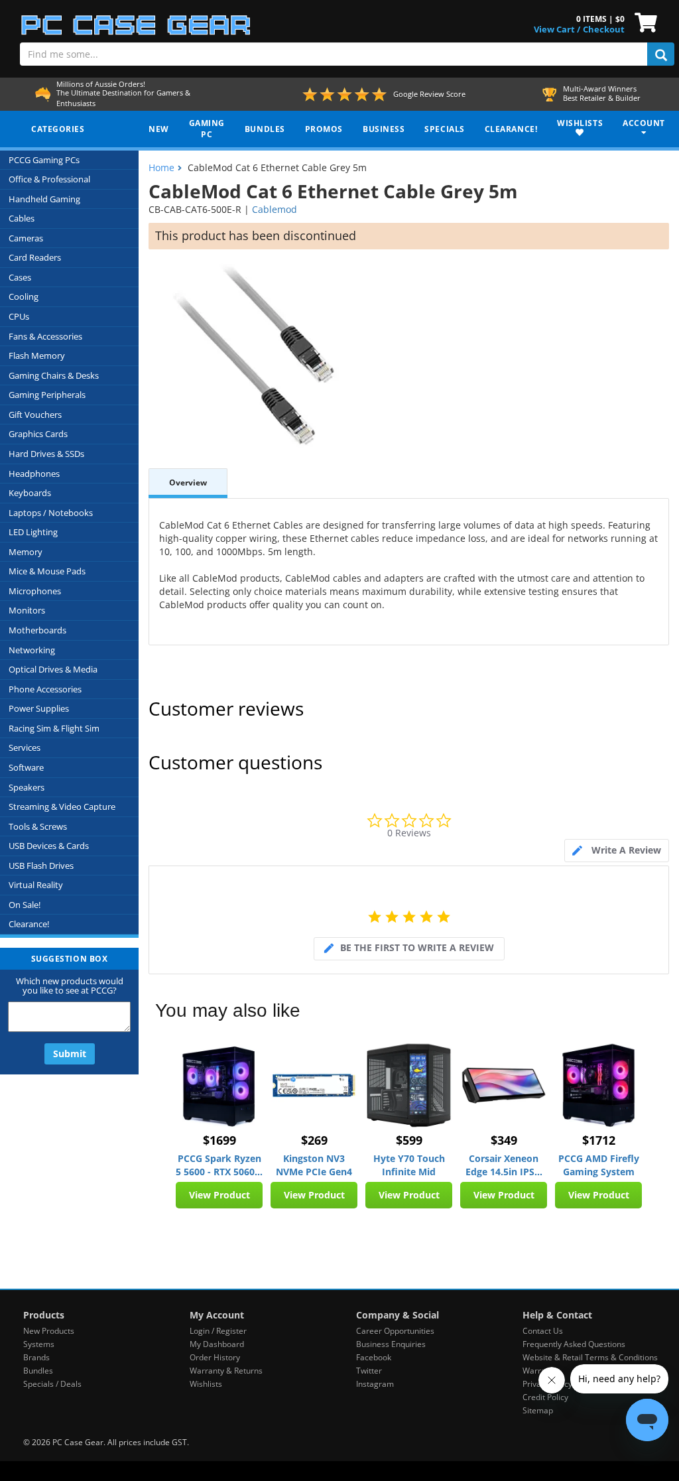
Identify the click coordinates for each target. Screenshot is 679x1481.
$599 (409, 1140)
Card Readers (35, 257)
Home (161, 167)
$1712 (598, 1140)
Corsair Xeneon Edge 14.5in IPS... (503, 1165)
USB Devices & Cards (49, 846)
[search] (660, 54)
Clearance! (29, 924)
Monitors (27, 610)
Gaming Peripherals (47, 395)
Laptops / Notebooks (51, 513)
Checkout (604, 29)
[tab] (616, 850)
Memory (25, 552)
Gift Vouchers (35, 414)
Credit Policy (545, 1397)
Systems (38, 1344)
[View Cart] (643, 21)
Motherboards (37, 630)
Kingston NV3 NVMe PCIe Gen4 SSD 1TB (314, 1165)
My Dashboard (217, 1344)
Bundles (38, 1370)
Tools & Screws (38, 826)
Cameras (26, 238)
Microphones (35, 591)
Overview (188, 482)
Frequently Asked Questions (574, 1344)
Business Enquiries (391, 1344)
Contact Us (543, 1330)
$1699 (219, 1140)
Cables (21, 218)
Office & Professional (49, 179)
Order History (215, 1357)
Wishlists (206, 1383)
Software (26, 767)
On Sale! (24, 905)
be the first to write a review (417, 947)
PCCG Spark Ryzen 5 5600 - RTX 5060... (219, 1165)
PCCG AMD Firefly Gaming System (598, 1165)
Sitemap (538, 1410)
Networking (32, 650)
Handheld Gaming (44, 199)
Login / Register (218, 1330)
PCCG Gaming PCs (44, 160)
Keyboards (30, 493)
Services (24, 747)
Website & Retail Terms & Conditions (590, 1357)
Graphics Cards (38, 434)
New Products (48, 1330)
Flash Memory (37, 355)
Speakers (26, 787)
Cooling (23, 296)
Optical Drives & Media (53, 669)
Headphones (34, 474)
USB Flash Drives (41, 865)
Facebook (373, 1357)
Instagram (375, 1383)
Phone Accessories (45, 689)
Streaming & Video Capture (62, 806)
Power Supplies (39, 708)
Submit (69, 1053)
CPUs (19, 316)
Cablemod (274, 209)
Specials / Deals (52, 1383)
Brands (36, 1357)
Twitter (369, 1370)
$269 (314, 1140)
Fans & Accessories (45, 336)
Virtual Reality (36, 885)
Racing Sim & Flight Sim (54, 728)
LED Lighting (33, 532)
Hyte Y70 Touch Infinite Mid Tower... (409, 1165)
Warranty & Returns (226, 1370)
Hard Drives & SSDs (46, 454)
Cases (20, 277)
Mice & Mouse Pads (47, 571)
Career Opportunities (395, 1330)
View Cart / (557, 29)
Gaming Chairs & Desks (54, 375)
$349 (504, 1140)
